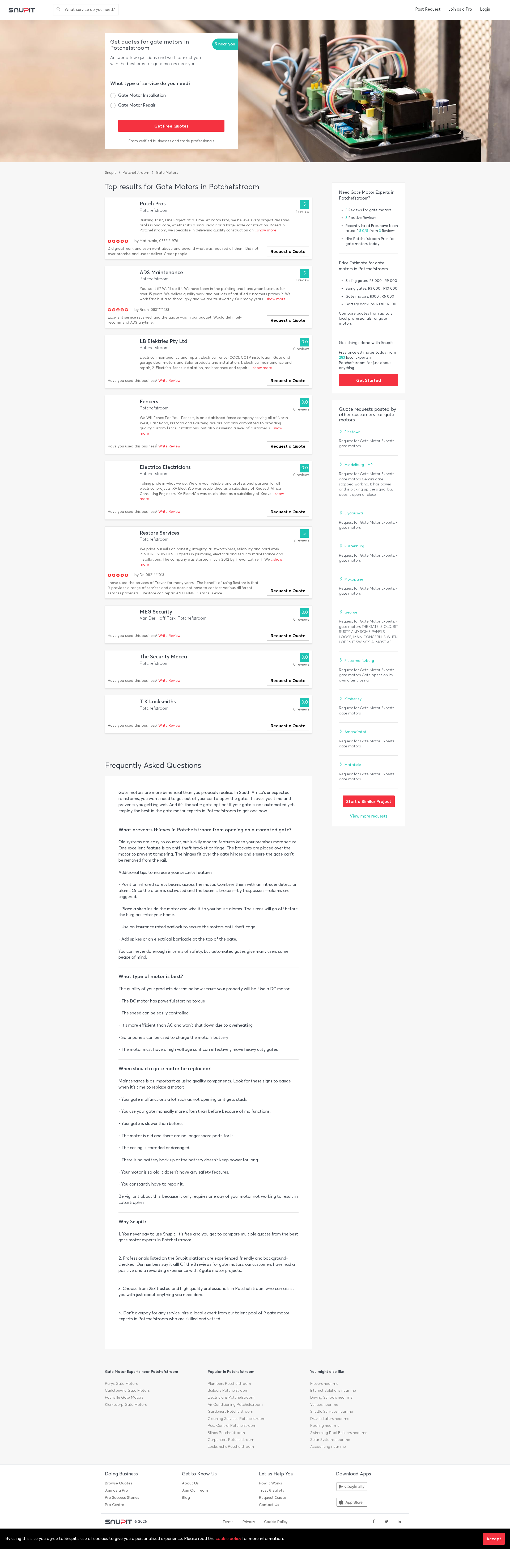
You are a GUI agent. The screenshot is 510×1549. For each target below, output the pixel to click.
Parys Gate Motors (121, 1383)
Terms (228, 1522)
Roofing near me (324, 1425)
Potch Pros (153, 204)
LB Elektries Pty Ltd (163, 341)
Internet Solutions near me (333, 1390)
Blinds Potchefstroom (226, 1433)
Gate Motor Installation (142, 95)
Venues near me (324, 1404)
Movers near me (324, 1383)
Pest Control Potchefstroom (232, 1425)
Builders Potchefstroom (228, 1390)
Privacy (249, 1522)
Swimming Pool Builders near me (338, 1433)
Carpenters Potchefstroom (231, 1439)
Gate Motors (167, 172)
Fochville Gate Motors (124, 1397)
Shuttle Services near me (331, 1411)
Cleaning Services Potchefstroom (236, 1418)
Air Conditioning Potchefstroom (235, 1404)
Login (485, 9)
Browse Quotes (118, 1483)
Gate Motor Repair (136, 105)
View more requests (369, 816)
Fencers (149, 402)
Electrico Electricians (165, 467)
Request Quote (272, 1497)
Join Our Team (195, 1490)
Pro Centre (114, 1505)
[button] (500, 9)
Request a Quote (288, 251)
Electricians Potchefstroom (231, 1397)
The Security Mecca (163, 657)
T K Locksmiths (158, 702)
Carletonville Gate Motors (127, 1390)
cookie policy (228, 1538)
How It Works (270, 1483)
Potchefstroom (136, 172)
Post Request (428, 9)
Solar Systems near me (330, 1439)
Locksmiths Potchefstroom (231, 1446)
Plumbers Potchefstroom (229, 1383)
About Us (190, 1483)
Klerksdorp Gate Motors (126, 1404)
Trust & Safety (271, 1490)
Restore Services (159, 533)
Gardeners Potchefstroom (230, 1411)
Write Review (169, 380)
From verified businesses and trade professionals (171, 141)
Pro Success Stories (122, 1497)
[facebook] (374, 1522)
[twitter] (386, 1522)
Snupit (110, 172)
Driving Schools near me (331, 1397)
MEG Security (156, 612)
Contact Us (269, 1505)
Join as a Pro (460, 9)
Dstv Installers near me (329, 1418)
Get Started (368, 380)
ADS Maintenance (161, 272)
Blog (186, 1497)
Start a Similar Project (368, 801)
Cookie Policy (275, 1522)
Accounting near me (328, 1446)
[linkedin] (399, 1522)
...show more (265, 230)
